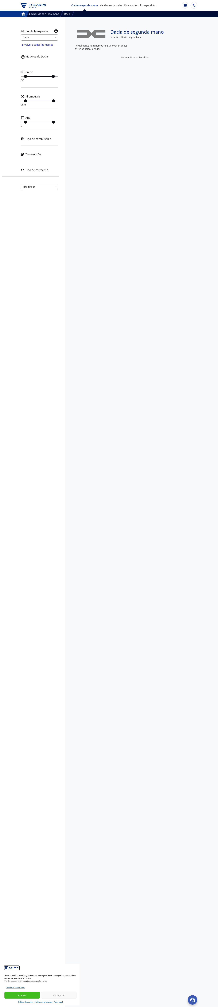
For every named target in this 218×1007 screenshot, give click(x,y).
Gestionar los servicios (15, 987)
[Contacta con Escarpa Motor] (192, 1000)
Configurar (59, 995)
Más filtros (29, 186)
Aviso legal (58, 1002)
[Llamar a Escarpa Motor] (194, 5)
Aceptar (22, 995)
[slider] (25, 76)
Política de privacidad (43, 1002)
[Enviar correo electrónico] (185, 5)
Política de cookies (25, 1002)
